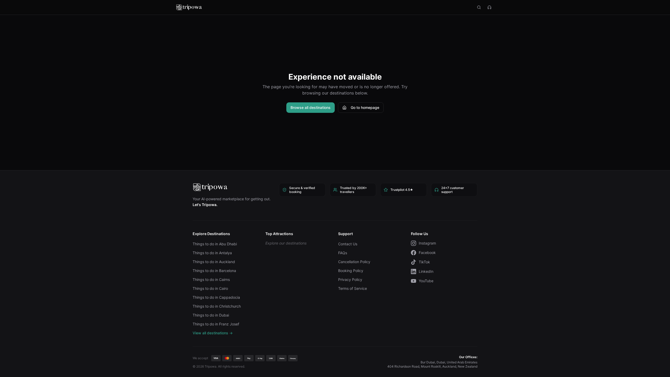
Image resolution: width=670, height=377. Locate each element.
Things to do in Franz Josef (216, 324)
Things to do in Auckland (214, 261)
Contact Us (347, 244)
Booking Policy (350, 270)
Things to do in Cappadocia (216, 297)
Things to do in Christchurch (217, 306)
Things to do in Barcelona (214, 270)
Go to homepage (365, 107)
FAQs (342, 253)
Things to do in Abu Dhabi (215, 244)
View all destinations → (213, 333)
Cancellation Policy (354, 261)
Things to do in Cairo (210, 288)
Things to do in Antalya (212, 253)
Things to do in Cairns (211, 279)
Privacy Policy (350, 279)
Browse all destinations (311, 107)
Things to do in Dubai (211, 315)
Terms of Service (352, 288)
